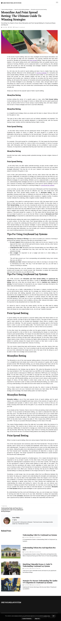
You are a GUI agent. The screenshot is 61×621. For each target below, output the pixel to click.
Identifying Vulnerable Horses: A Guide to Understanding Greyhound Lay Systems (37, 565)
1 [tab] (29, 51)
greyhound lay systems (47, 185)
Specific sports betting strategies (22, 9)
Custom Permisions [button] (26, 618)
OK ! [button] (54, 615)
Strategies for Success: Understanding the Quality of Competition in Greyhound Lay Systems (40, 581)
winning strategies (41, 73)
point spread (33, 60)
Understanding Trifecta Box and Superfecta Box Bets (39, 549)
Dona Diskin (5, 27)
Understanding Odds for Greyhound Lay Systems (40, 535)
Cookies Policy (46, 615)
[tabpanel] (29, 42)
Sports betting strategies (7, 9)
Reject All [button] (37, 618)
